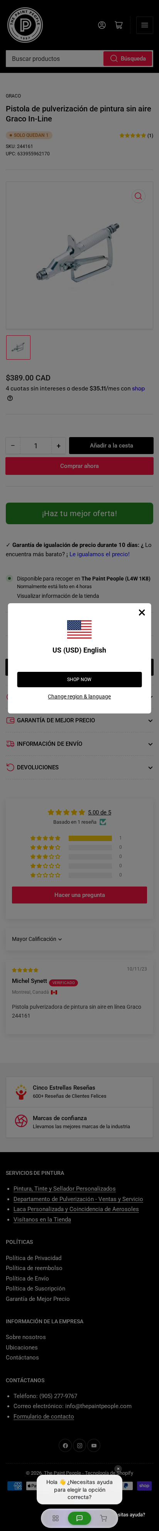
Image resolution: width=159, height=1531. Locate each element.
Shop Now (79, 679)
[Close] (141, 612)
